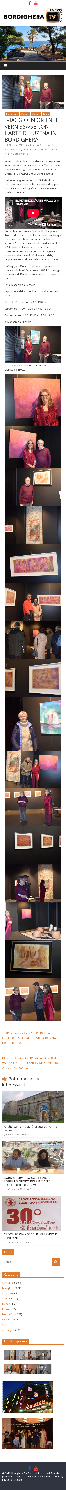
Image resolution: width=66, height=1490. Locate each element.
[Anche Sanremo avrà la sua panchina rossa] (33, 1092)
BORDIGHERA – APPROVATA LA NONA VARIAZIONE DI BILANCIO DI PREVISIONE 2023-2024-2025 (31, 1063)
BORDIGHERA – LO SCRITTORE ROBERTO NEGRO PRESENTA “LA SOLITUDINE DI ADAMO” (27, 1181)
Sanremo (7, 1319)
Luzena (44, 149)
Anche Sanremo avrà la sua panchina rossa (30, 1128)
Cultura (24, 114)
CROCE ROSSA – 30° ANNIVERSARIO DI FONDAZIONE (31, 1236)
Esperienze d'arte (13, 149)
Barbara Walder (47, 145)
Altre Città (7, 1282)
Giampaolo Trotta (31, 149)
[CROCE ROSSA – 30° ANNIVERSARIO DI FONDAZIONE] (31, 1198)
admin (31, 145)
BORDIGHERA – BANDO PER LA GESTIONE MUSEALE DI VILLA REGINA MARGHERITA (29, 1038)
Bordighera (11, 114)
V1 (3, 1324)
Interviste (7, 1309)
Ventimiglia (8, 1330)
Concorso (7, 1293)
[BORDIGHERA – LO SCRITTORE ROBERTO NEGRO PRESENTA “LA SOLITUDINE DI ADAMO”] (33, 1143)
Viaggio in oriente (21, 153)
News (46, 114)
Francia (6, 1303)
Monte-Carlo (9, 1314)
